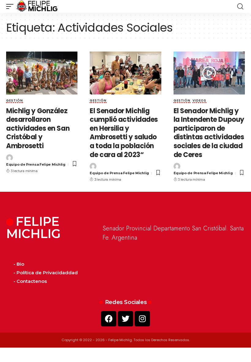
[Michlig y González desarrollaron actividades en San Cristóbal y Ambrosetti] (41, 73)
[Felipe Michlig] (37, 6)
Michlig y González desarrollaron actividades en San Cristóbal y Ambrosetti (37, 128)
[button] (11, 6)
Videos (199, 101)
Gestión (14, 101)
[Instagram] (142, 318)
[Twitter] (125, 318)
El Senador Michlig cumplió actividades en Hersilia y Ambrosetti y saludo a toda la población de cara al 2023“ (124, 133)
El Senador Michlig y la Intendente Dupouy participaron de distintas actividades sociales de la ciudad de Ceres (209, 133)
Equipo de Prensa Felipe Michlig (36, 164)
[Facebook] (108, 318)
